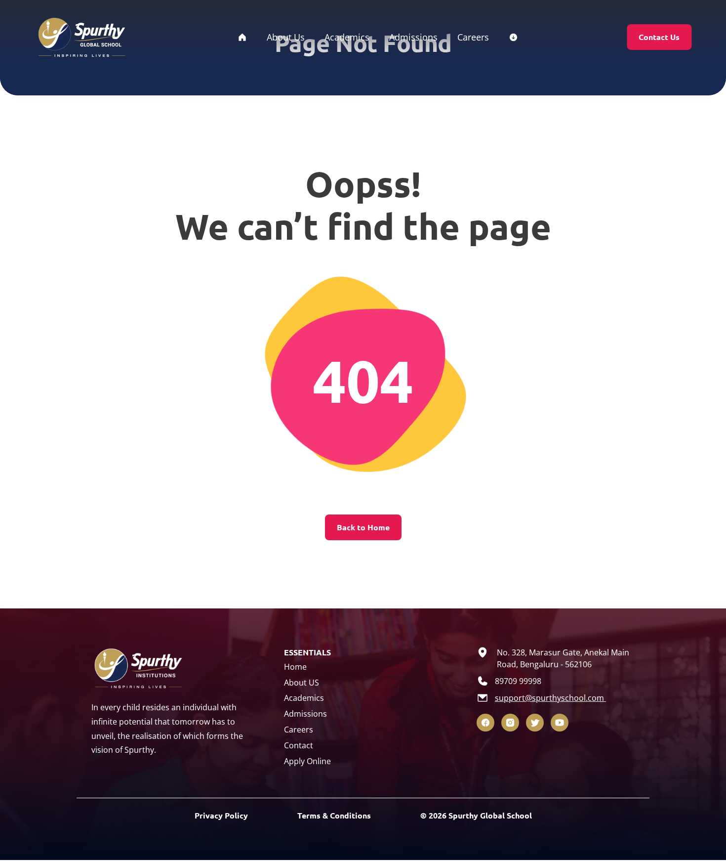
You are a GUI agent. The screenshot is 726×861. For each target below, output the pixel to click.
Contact (298, 745)
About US (301, 682)
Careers (298, 729)
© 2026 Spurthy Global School (476, 815)
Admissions (305, 713)
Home (295, 666)
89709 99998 (518, 681)
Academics (304, 697)
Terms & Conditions (334, 815)
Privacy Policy (221, 815)
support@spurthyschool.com (550, 697)
